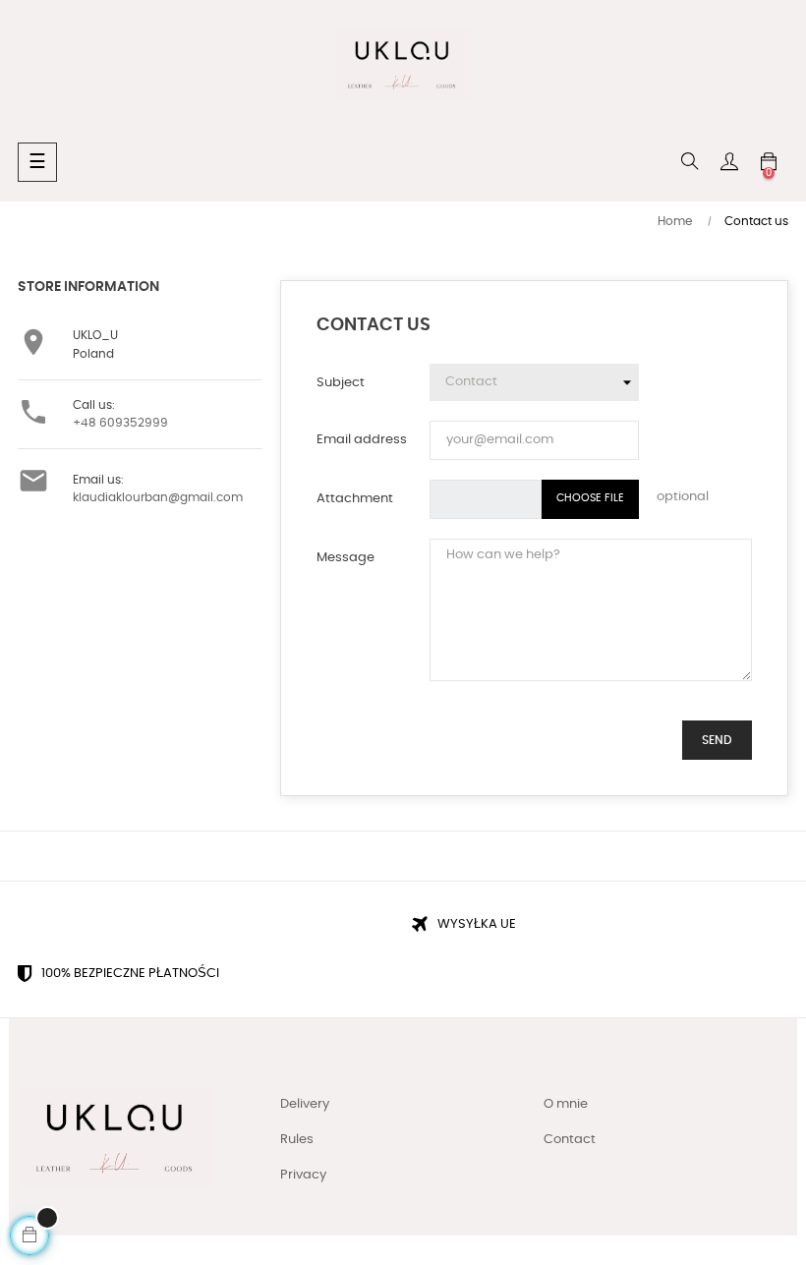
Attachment (355, 498)
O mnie (566, 1104)
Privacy (303, 1175)
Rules (297, 1139)
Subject (341, 382)
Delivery (304, 1104)
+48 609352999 (120, 423)
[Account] (729, 162)
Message (345, 557)
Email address (362, 439)
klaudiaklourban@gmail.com (158, 497)
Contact (570, 1139)
